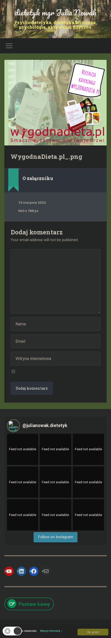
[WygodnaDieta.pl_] (55, 102)
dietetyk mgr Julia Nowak (56, 12)
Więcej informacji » (50, 631)
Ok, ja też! (93, 632)
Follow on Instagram (55, 537)
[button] (12, 631)
